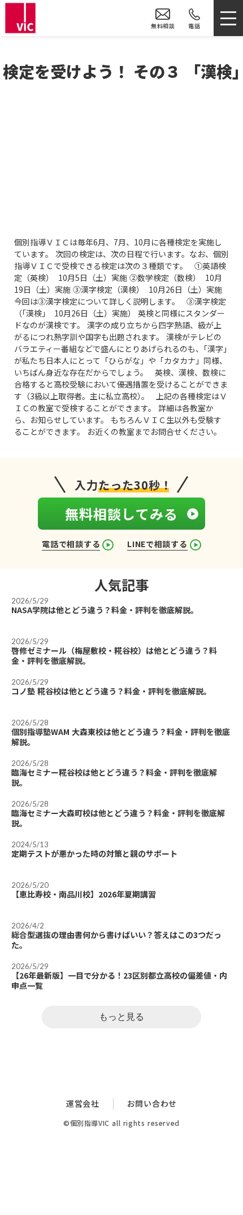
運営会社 (82, 1103)
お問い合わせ (152, 1103)
